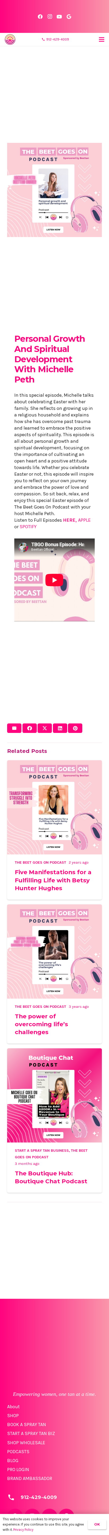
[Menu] (101, 39)
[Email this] (14, 728)
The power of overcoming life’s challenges (41, 1024)
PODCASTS (18, 1452)
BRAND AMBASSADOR (29, 1478)
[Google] (69, 16)
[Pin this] (75, 728)
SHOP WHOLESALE (26, 1443)
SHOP (13, 1415)
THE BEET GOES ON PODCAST (40, 862)
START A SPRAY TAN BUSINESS (42, 1150)
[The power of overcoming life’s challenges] (54, 907)
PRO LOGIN (18, 1469)
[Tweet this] (45, 728)
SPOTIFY (28, 527)
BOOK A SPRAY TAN (26, 1424)
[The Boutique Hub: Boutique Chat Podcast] (54, 1051)
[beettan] (10, 39)
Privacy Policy (23, 1530)
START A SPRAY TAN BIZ (31, 1433)
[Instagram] (49, 16)
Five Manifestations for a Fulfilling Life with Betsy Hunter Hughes (53, 880)
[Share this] (29, 728)
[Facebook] (40, 16)
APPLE (84, 520)
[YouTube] (59, 16)
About (13, 1407)
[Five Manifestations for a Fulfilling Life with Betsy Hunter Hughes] (54, 763)
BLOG (13, 1460)
